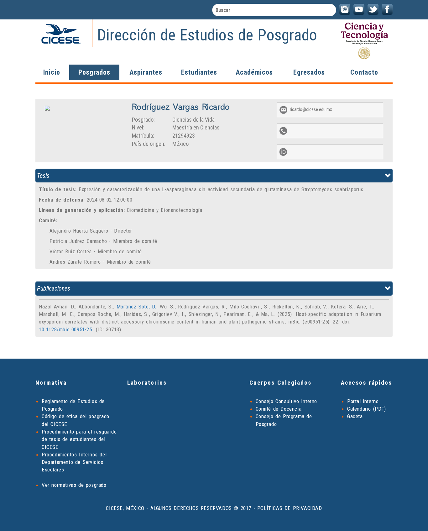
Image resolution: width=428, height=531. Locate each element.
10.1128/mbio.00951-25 (65, 329)
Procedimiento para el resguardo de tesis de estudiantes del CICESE (79, 439)
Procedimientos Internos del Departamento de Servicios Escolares (74, 462)
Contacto (364, 72)
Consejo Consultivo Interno (286, 401)
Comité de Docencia (279, 409)
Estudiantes (199, 72)
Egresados (309, 72)
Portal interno (362, 401)
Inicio (51, 72)
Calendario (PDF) (366, 409)
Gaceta (355, 416)
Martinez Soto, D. (137, 306)
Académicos (254, 72)
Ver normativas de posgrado (74, 485)
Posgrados (94, 72)
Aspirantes (145, 72)
